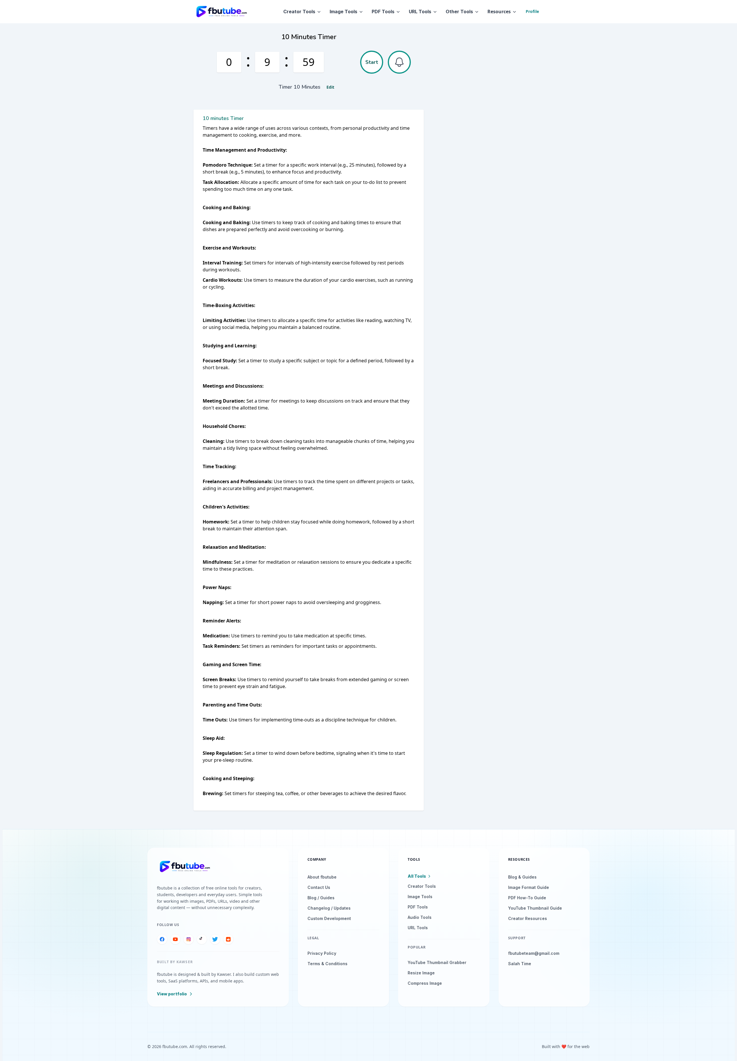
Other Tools (459, 11)
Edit (330, 87)
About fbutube (322, 877)
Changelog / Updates (329, 908)
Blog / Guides (321, 897)
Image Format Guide (528, 887)
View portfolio (172, 993)
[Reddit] (228, 939)
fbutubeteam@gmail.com (533, 953)
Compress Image (425, 983)
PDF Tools (383, 11)
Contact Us (318, 887)
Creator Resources (527, 918)
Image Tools (343, 11)
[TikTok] (202, 939)
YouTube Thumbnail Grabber (437, 962)
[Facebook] (162, 939)
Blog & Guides (522, 877)
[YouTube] (175, 939)
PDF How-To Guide (527, 897)
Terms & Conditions (327, 963)
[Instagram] (188, 939)
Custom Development (329, 918)
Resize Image (421, 972)
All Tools (417, 876)
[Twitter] (215, 939)
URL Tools (420, 11)
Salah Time (519, 963)
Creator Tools (299, 11)
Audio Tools (420, 917)
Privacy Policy (321, 953)
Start (371, 62)
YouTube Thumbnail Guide (535, 908)
